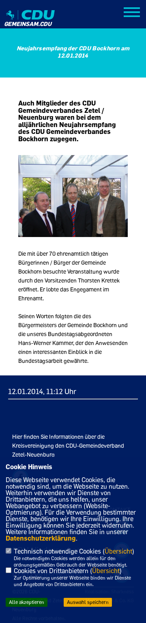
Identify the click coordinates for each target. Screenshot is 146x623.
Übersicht (118, 551)
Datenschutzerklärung (41, 538)
